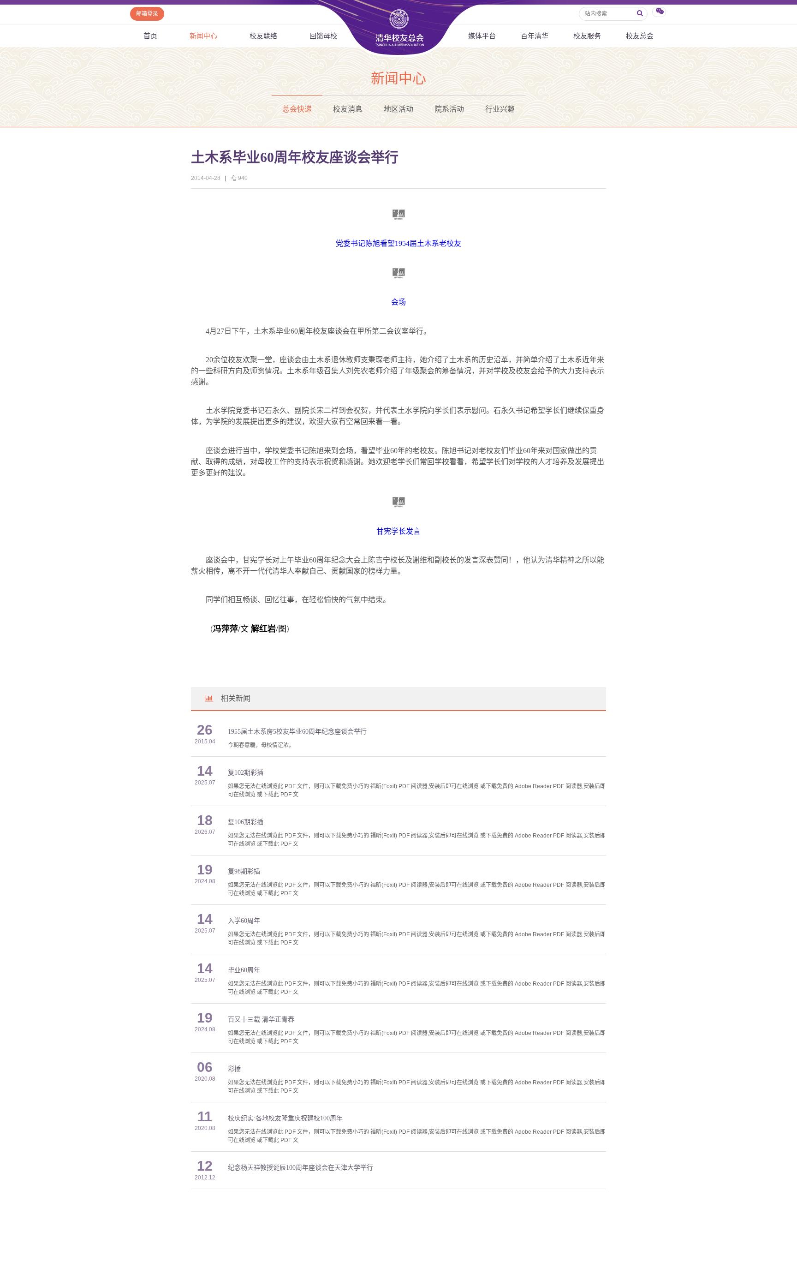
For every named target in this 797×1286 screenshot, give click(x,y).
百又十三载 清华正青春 (261, 1019)
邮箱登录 (147, 14)
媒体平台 (482, 36)
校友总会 (640, 36)
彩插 (234, 1068)
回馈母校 (323, 36)
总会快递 (297, 109)
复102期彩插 (245, 772)
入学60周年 (244, 920)
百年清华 (534, 36)
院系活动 (449, 109)
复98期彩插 (244, 871)
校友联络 (263, 36)
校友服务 (587, 36)
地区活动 (398, 109)
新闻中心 (203, 36)
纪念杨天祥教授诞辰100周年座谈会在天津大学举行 (300, 1167)
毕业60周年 (244, 970)
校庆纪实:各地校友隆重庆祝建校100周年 (285, 1118)
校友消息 (348, 109)
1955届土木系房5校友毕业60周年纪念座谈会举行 (297, 731)
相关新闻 (235, 698)
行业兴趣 (500, 109)
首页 (150, 36)
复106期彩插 (245, 822)
